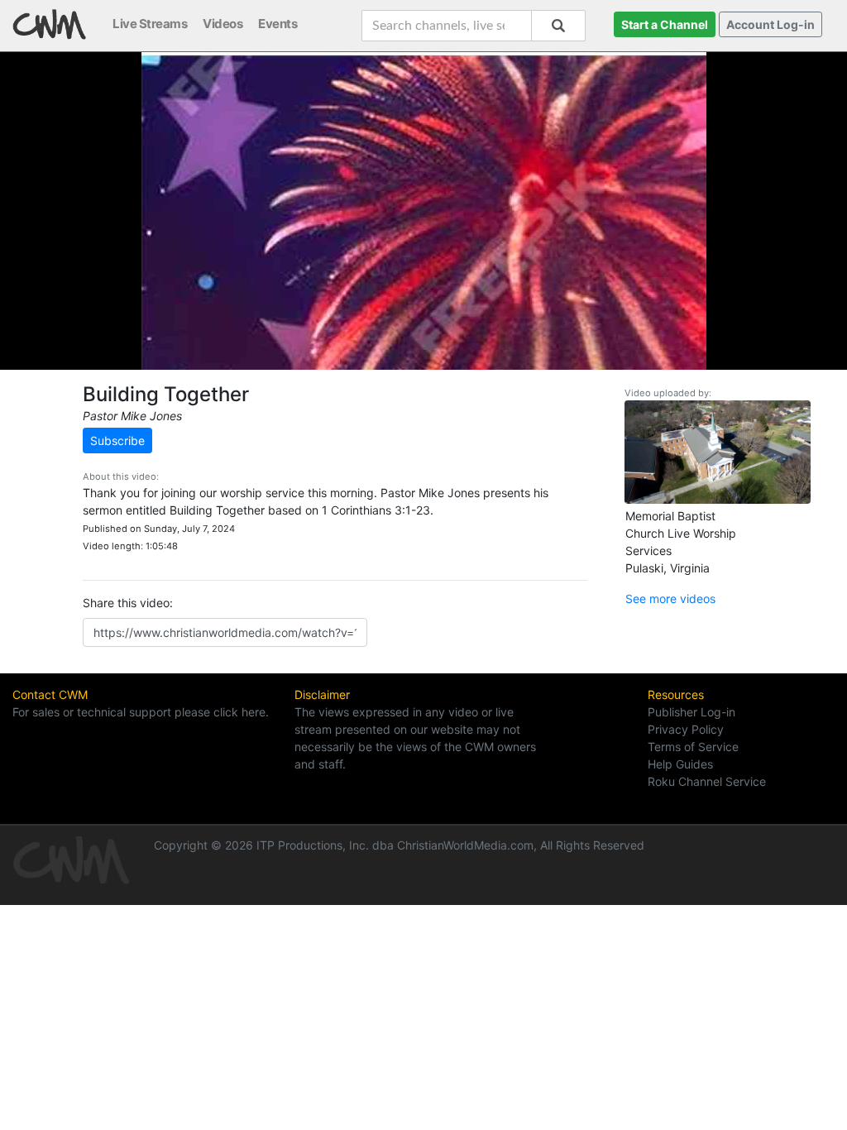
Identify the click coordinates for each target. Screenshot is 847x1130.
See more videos (670, 598)
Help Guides (680, 764)
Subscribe (117, 440)
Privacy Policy (686, 729)
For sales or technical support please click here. (140, 712)
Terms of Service (693, 747)
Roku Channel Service (707, 781)
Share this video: (128, 603)
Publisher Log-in (691, 712)
